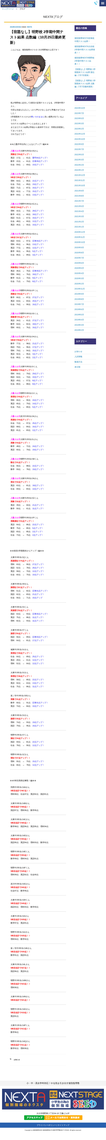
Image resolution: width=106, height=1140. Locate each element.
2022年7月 (79, 149)
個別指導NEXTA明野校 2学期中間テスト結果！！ (85, 61)
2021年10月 (80, 185)
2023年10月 (80, 108)
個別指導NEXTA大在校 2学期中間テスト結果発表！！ (85, 49)
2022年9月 (79, 144)
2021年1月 (79, 227)
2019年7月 (79, 304)
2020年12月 (80, 232)
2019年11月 (80, 289)
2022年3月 (79, 160)
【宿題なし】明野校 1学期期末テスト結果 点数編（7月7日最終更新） (85, 83)
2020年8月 (79, 252)
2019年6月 (79, 309)
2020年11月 (80, 237)
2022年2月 (79, 165)
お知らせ (17, 1059)
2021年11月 (80, 180)
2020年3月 (79, 278)
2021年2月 (79, 222)
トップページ (8, 9)
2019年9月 (79, 294)
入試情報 (78, 356)
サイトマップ (63, 1125)
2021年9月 (79, 191)
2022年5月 (79, 154)
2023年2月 (79, 129)
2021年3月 (79, 216)
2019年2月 (79, 330)
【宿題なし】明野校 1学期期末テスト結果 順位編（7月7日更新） (85, 72)
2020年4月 (79, 273)
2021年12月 (80, 175)
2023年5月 (79, 118)
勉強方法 (78, 362)
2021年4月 (79, 211)
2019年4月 (79, 320)
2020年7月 (79, 258)
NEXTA (29, 27)
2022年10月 (80, 139)
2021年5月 (79, 206)
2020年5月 (79, 268)
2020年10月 (80, 242)
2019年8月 (79, 299)
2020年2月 (79, 284)
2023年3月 (79, 123)
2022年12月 (80, 134)
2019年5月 (79, 314)
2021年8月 (79, 196)
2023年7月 (79, 113)
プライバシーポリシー (46, 1125)
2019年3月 (79, 325)
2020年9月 (79, 247)
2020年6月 (79, 263)
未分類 (77, 367)
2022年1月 (79, 170)
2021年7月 (79, 201)
